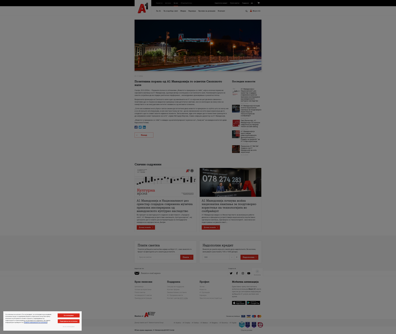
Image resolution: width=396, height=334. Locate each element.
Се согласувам (69, 315)
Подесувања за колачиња (69, 321)
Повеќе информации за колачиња (35, 322)
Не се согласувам (68, 326)
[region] (42, 321)
